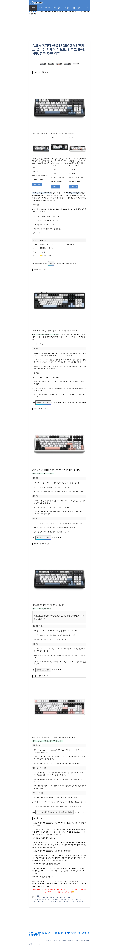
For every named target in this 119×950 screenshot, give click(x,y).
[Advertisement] (59, 29)
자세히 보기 (37, 184)
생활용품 (47, 8)
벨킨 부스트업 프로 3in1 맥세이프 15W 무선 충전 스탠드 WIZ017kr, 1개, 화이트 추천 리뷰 (57, 899)
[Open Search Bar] (87, 8)
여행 (74, 8)
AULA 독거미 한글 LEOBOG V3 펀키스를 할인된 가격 (54, 812)
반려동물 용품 (56, 8)
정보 (79, 8)
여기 (51, 263)
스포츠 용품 (66, 8)
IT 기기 (40, 8)
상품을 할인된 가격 (43, 402)
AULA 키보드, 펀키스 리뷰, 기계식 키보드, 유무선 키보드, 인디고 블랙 (52, 897)
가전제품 (33, 8)
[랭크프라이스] (36, 2)
